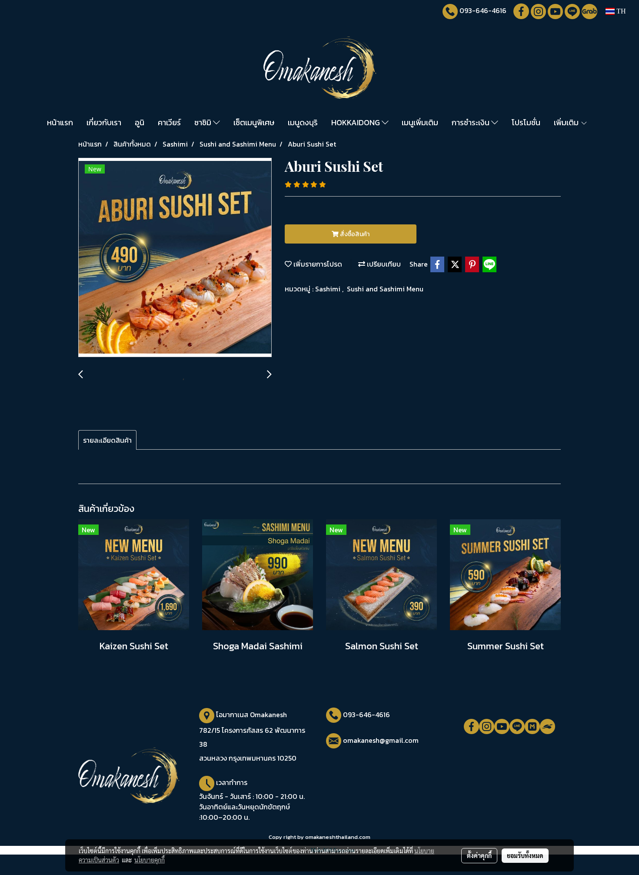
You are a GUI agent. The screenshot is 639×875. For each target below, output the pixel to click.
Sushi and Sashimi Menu (385, 289)
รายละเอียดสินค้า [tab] (107, 440)
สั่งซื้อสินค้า (354, 234)
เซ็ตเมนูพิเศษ (253, 122)
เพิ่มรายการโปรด (317, 264)
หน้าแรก (60, 122)
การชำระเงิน (471, 122)
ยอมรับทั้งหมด (525, 855)
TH (620, 11)
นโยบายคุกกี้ (149, 860)
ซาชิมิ (203, 122)
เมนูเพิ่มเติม (420, 122)
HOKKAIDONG (356, 122)
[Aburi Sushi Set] (175, 257)
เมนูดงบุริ (303, 122)
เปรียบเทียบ (383, 264)
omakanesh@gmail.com (381, 740)
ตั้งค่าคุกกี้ (479, 855)
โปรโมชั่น (526, 122)
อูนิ (139, 122)
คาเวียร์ (169, 122)
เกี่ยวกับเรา (104, 122)
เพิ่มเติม (567, 122)
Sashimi (328, 289)
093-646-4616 (482, 10)
